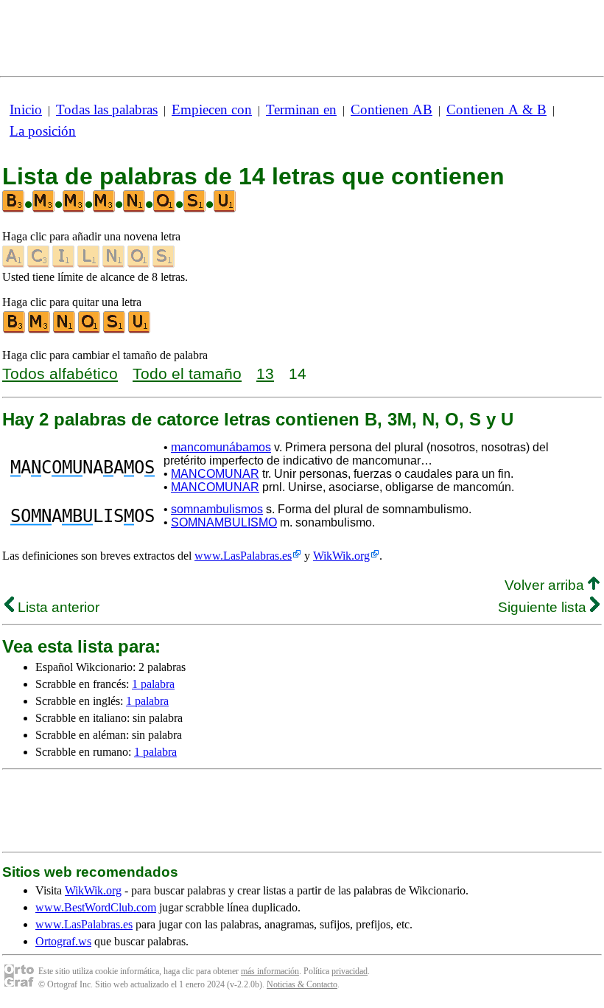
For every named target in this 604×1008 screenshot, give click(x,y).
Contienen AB (391, 109)
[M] (39, 330)
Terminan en (301, 109)
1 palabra (153, 684)
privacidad (349, 971)
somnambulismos (217, 509)
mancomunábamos (221, 447)
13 (265, 373)
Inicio (26, 109)
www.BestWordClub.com (95, 907)
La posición (43, 131)
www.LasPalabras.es (243, 555)
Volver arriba (546, 585)
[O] (89, 330)
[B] (14, 330)
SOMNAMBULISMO (224, 522)
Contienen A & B (496, 109)
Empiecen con (212, 109)
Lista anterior (56, 607)
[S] (114, 330)
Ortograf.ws (63, 941)
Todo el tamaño (187, 373)
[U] (139, 330)
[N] (64, 330)
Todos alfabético (60, 373)
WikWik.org (341, 555)
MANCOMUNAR (215, 473)
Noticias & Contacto (302, 984)
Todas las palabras (107, 109)
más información (270, 971)
